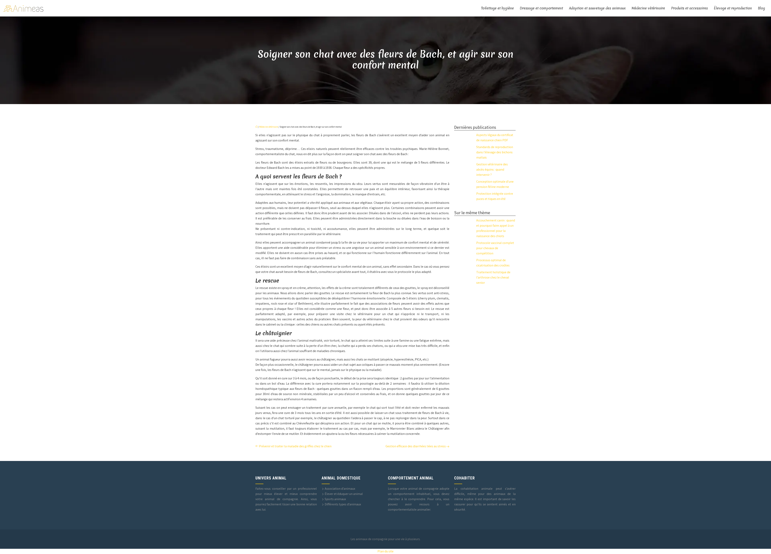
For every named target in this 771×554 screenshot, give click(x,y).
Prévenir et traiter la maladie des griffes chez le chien (295, 446)
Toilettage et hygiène (497, 8)
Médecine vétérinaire (648, 8)
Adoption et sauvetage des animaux (597, 8)
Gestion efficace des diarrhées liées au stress (416, 446)
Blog (761, 8)
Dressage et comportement (541, 8)
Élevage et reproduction (733, 8)
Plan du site (385, 551)
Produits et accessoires (689, 8)
